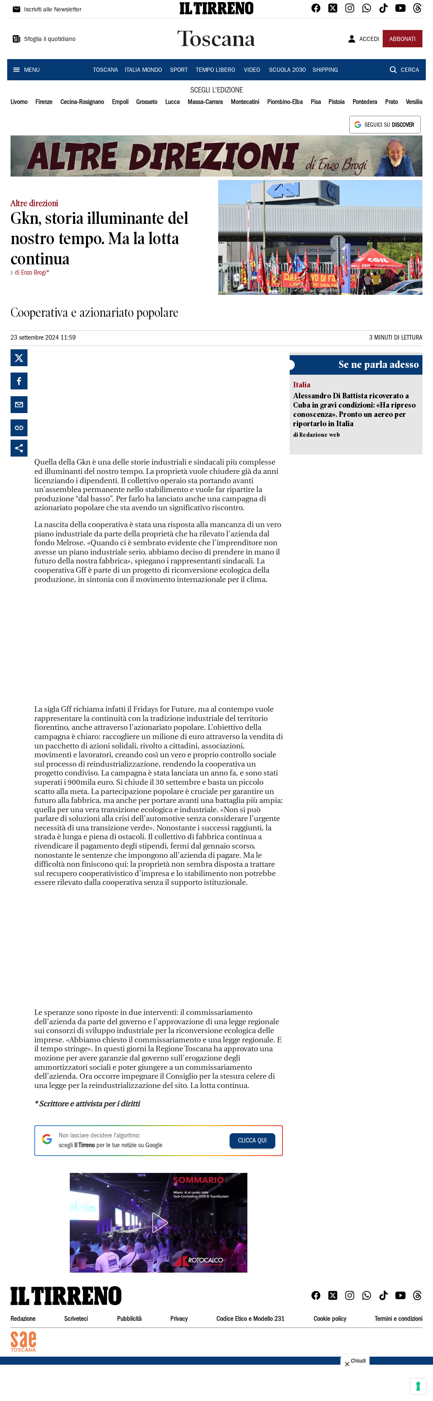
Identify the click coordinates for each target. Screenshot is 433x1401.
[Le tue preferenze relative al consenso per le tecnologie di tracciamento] (418, 1386)
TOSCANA (105, 70)
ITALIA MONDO (143, 70)
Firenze (44, 102)
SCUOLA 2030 (287, 70)
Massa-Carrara (205, 102)
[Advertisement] (97, 402)
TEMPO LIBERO (215, 70)
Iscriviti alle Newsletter (52, 10)
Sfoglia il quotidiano (50, 40)
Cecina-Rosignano (82, 102)
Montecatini (245, 102)
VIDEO (252, 70)
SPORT (179, 70)
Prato (391, 102)
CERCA (410, 70)
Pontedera (365, 102)
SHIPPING (325, 70)
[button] (158, 1222)
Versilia (414, 102)
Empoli (120, 102)
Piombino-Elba (285, 102)
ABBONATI (402, 40)
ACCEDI (369, 40)
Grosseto (146, 102)
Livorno (19, 102)
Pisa (316, 102)
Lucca (172, 102)
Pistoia (337, 102)
